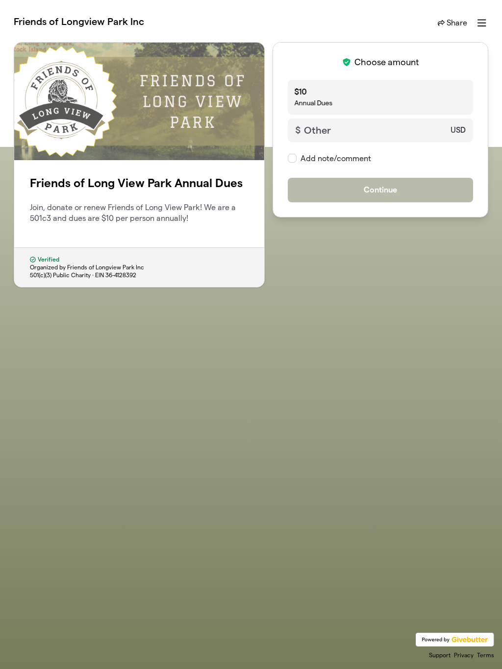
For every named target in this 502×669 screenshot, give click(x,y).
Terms (485, 655)
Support (440, 655)
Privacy (464, 655)
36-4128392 (120, 275)
